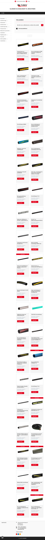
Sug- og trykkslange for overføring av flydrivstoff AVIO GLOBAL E (22, 507)
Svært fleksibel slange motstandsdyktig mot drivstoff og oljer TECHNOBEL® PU (36, 338)
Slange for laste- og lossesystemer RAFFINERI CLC (36, 266)
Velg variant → (20, 59)
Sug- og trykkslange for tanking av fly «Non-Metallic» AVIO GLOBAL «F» (36, 507)
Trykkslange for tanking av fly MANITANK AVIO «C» (36, 410)
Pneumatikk (2, 36)
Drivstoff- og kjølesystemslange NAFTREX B (36, 220)
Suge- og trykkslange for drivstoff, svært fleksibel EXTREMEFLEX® (35, 291)
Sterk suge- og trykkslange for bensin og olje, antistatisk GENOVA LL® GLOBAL (36, 172)
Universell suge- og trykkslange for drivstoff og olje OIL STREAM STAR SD (22, 52)
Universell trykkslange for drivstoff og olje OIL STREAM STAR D (22, 101)
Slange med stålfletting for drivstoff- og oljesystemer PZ (22, 220)
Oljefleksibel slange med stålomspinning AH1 (21, 315)
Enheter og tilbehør (3, 38)
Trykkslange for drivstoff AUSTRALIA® (21, 172)
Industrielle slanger (3, 20)
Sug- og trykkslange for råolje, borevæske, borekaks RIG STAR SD (36, 52)
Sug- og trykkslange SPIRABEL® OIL (35, 362)
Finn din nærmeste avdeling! (21, 1)
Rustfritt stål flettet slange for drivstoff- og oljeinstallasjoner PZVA (22, 434)
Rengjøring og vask (3, 34)
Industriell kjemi (2, 40)
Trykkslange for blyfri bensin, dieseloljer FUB (22, 243)
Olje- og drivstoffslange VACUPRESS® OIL (21, 197)
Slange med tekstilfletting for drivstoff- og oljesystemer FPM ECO (22, 266)
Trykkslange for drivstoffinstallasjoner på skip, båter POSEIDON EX (22, 410)
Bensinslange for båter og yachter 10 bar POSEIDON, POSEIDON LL (22, 363)
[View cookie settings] (2, 537)
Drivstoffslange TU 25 (35, 196)
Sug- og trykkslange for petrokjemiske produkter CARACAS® (21, 338)
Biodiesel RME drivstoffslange (22, 482)
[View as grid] (29, 36)
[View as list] (31, 36)
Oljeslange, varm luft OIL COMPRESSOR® (21, 149)
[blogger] (20, 534)
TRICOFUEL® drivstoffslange (36, 314)
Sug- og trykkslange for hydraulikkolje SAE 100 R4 (36, 149)
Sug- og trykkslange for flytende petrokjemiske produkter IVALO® (35, 125)
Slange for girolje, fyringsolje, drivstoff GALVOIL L (22, 387)
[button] (29, 28)
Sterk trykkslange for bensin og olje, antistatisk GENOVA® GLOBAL (22, 459)
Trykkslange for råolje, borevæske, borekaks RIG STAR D (36, 76)
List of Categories (23, 538)
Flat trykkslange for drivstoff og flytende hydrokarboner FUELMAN (36, 434)
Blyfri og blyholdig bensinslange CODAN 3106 (36, 243)
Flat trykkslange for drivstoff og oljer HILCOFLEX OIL (36, 459)
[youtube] (16, 534)
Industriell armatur (3, 24)
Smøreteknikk (2, 32)
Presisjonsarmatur (3, 28)
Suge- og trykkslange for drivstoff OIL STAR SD (21, 76)
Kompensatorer (2, 22)
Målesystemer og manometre (4, 30)
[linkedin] (18, 534)
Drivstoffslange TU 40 (35, 386)
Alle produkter (2, 18)
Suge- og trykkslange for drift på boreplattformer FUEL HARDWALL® (36, 483)
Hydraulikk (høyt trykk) (3, 26)
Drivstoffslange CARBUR (21, 124)
